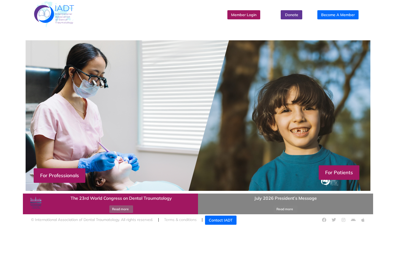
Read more (120, 209)
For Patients (339, 172)
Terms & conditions (180, 219)
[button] (198, 192)
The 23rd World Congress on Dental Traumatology (121, 198)
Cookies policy (268, 219)
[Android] (353, 220)
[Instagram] (343, 220)
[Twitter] (334, 220)
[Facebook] (324, 220)
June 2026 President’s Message (286, 198)
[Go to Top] (386, 247)
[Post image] (35, 204)
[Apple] (363, 220)
